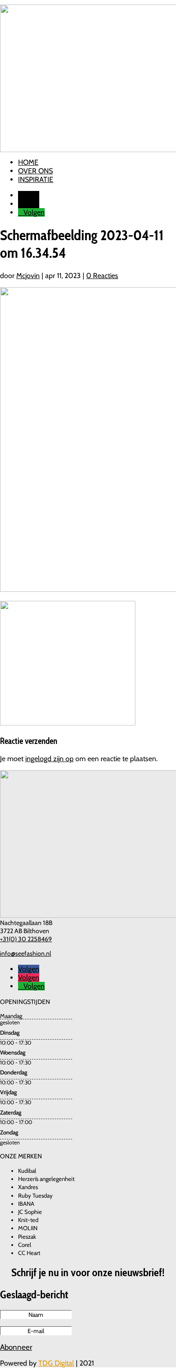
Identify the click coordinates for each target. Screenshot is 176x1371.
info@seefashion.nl (25, 953)
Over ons (35, 171)
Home (28, 162)
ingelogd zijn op (49, 758)
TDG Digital (56, 1363)
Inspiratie (35, 179)
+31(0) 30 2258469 (26, 939)
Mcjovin (28, 275)
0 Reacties (102, 275)
